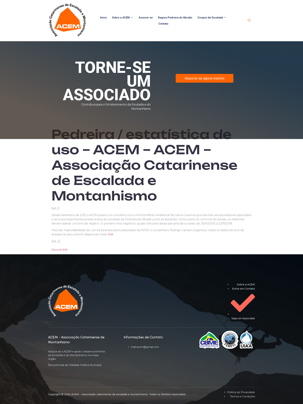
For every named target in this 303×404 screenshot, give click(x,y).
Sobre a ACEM (121, 17)
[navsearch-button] (249, 20)
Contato (163, 23)
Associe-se (146, 17)
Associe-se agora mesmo (204, 78)
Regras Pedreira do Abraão (175, 17)
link (110, 234)
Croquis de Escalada (210, 17)
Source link (60, 249)
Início (103, 17)
